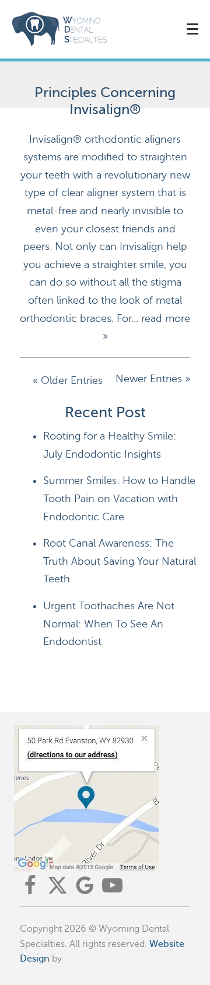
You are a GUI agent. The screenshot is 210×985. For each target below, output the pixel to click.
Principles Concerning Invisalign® (105, 101)
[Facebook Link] (30, 885)
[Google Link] (85, 885)
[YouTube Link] (112, 885)
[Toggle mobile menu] (192, 29)
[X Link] (57, 885)
